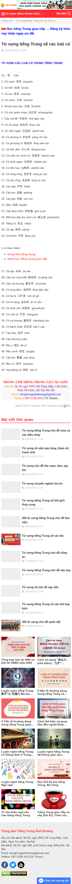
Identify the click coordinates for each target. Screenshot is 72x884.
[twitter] (13, 864)
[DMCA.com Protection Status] (14, 875)
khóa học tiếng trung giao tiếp (27, 258)
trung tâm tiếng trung (21, 254)
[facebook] (4, 864)
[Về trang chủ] (36, 5)
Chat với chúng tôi (56, 880)
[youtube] (21, 864)
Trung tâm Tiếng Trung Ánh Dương (27, 831)
